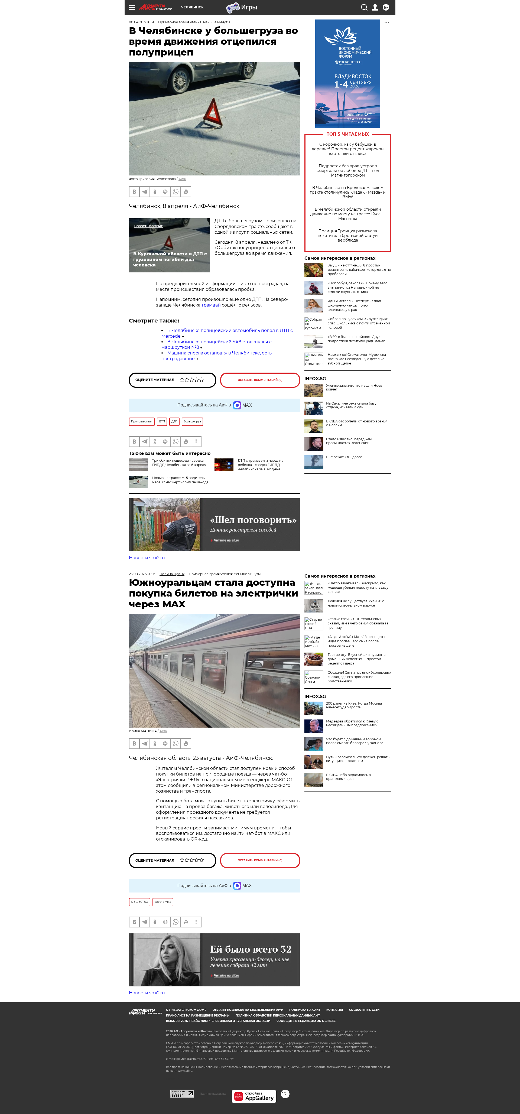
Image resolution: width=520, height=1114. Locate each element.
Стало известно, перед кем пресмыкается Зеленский (349, 441)
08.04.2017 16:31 (141, 22)
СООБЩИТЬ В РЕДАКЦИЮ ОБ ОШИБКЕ (306, 1021)
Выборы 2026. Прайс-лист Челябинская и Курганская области (218, 1021)
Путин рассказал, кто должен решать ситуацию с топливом (357, 759)
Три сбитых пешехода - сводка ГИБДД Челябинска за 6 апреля (179, 462)
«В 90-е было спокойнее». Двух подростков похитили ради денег (356, 339)
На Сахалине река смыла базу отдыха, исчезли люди (351, 405)
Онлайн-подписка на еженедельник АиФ (248, 1010)
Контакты (334, 1010)
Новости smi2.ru (147, 557)
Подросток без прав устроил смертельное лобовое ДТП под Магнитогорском (348, 171)
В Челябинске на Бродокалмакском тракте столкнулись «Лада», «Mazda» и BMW (348, 192)
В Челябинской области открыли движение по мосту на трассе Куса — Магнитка (347, 214)
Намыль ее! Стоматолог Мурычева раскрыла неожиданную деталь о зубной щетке (357, 359)
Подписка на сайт (304, 1010)
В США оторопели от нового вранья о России (357, 423)
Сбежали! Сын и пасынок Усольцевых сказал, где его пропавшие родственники (359, 676)
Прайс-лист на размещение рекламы (197, 1015)
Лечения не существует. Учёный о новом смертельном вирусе (356, 603)
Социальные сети (364, 1010)
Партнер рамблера (213, 1093)
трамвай (211, 305)
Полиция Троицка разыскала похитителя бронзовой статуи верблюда (348, 236)
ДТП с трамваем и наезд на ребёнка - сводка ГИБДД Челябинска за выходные (260, 464)
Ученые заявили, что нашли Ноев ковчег (354, 387)
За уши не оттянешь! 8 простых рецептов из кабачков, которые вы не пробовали (359, 269)
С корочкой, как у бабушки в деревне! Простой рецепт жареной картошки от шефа (348, 149)
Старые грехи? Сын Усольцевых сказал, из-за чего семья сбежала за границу (358, 623)
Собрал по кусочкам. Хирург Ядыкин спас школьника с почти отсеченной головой (359, 323)
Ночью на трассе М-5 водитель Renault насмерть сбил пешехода (180, 480)
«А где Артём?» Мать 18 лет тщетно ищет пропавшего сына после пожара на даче (357, 641)
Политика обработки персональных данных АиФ (278, 1015)
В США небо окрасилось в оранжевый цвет (348, 777)
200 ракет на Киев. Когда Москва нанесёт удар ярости (354, 705)
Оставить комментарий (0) (260, 380)
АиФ (182, 179)
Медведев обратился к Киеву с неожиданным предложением (352, 723)
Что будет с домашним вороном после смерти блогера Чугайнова (354, 741)
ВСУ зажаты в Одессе (344, 457)
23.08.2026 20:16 (142, 574)
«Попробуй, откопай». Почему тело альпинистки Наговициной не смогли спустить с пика (358, 287)
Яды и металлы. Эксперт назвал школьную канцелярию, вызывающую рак (354, 305)
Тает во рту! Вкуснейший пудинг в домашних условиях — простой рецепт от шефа (356, 659)
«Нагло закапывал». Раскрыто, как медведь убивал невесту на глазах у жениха (358, 587)
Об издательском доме (186, 1010)
